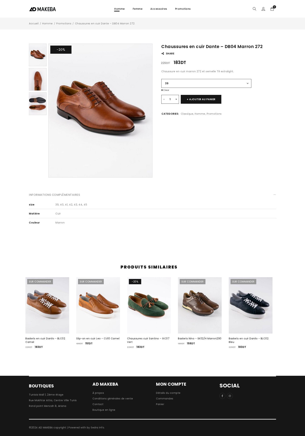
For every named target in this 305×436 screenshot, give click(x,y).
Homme (47, 23)
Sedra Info (97, 427)
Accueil (34, 23)
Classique (187, 114)
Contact (98, 404)
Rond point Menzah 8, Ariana (47, 406)
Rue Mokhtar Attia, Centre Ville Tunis (53, 400)
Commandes (164, 398)
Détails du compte (168, 393)
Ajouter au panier (202, 99)
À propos (98, 393)
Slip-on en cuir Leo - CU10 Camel (97, 338)
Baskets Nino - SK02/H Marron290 (200, 338)
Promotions (63, 23)
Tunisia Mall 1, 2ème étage (46, 394)
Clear (166, 90)
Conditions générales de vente (112, 398)
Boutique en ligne (103, 410)
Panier (160, 404)
